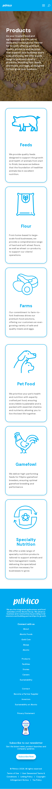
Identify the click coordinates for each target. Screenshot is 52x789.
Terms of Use (13, 773)
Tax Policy (37, 780)
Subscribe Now (26, 756)
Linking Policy (27, 776)
